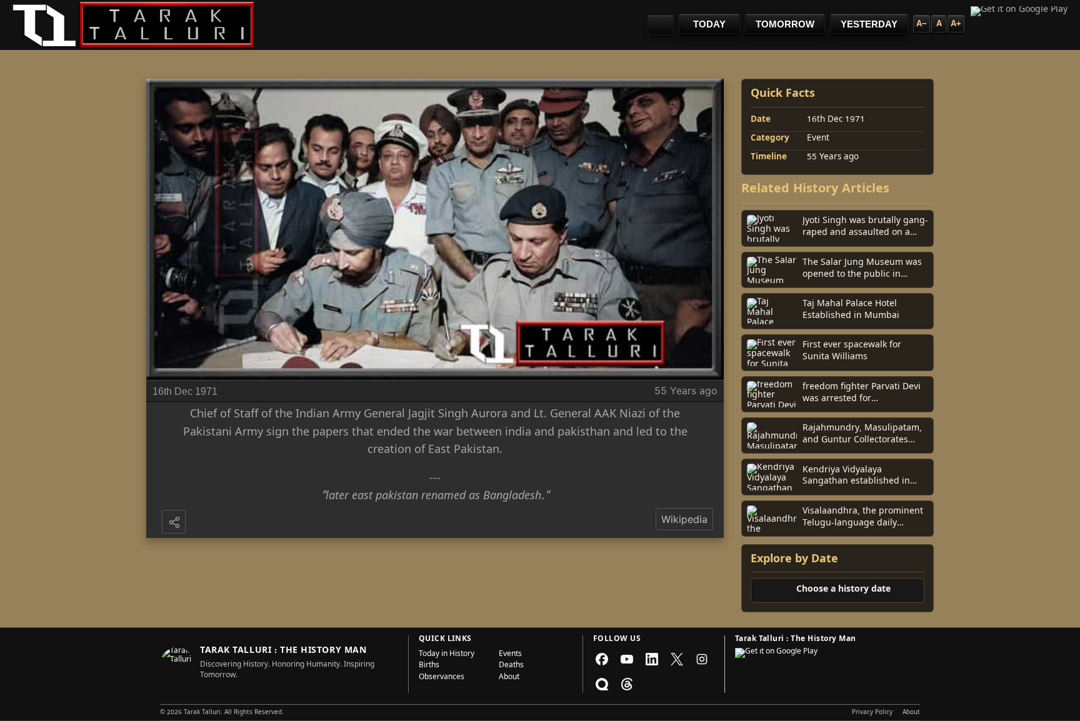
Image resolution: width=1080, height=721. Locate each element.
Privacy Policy (872, 713)
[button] (175, 522)
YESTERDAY (869, 24)
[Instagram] (702, 659)
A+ (956, 23)
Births (429, 666)
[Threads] (627, 684)
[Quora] (602, 684)
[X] (677, 659)
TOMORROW (785, 24)
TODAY (709, 24)
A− (921, 23)
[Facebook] (602, 659)
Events (510, 654)
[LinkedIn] (652, 659)
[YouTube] (627, 659)
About (509, 678)
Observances (441, 678)
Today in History (446, 654)
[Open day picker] (661, 25)
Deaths (511, 666)
